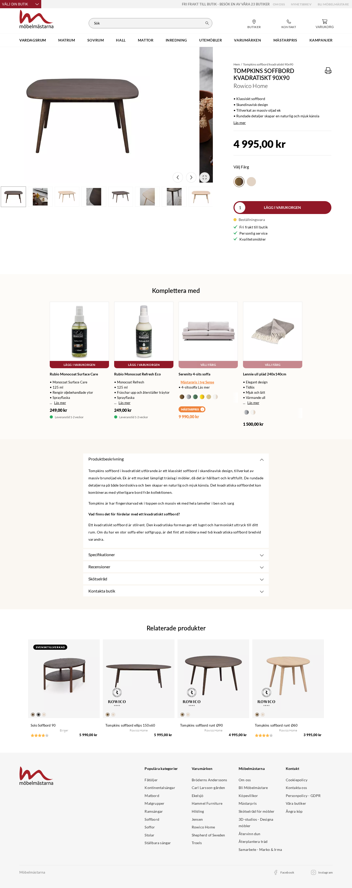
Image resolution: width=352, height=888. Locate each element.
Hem (236, 64)
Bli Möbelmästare (333, 4)
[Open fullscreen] (204, 177)
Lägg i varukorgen (282, 207)
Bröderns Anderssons (209, 780)
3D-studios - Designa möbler (256, 822)
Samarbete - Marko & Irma (260, 849)
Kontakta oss (296, 787)
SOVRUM (95, 40)
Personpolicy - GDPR (303, 795)
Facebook (287, 872)
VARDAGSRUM (32, 40)
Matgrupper (154, 803)
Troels (197, 843)
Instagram (325, 872)
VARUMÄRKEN (247, 40)
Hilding (198, 811)
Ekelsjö (197, 795)
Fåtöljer (151, 780)
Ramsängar (154, 811)
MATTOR (146, 40)
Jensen (197, 819)
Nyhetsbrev (301, 4)
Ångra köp (294, 811)
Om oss (279, 4)
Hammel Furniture (207, 803)
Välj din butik (15, 4)
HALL (120, 40)
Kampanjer (321, 40)
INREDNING (176, 40)
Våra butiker (296, 803)
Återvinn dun (249, 834)
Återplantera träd (253, 841)
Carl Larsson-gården (208, 787)
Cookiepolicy (296, 780)
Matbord (152, 795)
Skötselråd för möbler (256, 811)
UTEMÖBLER (210, 40)
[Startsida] (36, 18)
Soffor (150, 827)
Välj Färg (208, 364)
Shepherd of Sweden (208, 835)
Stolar (149, 835)
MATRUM (66, 40)
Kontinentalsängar (160, 787)
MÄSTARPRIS (285, 40)
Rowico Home (203, 827)
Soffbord (152, 819)
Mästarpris (248, 803)
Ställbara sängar (158, 843)
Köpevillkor (248, 795)
